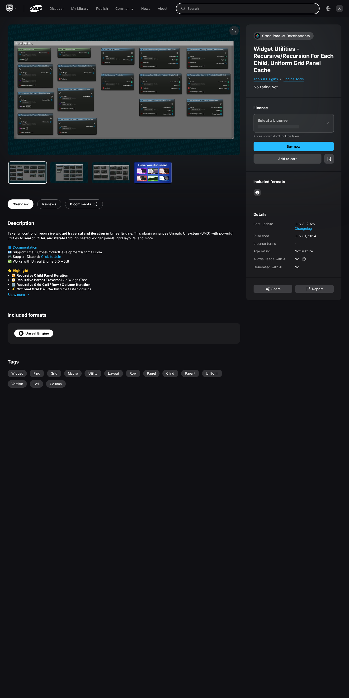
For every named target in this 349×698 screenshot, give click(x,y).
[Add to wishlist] (329, 159)
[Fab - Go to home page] (36, 8)
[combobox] (251, 8)
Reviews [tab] (49, 204)
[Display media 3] (153, 172)
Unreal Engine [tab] (37, 333)
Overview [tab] (20, 204)
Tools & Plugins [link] (266, 79)
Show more (16, 294)
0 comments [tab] (80, 204)
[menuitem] (56, 8)
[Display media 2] (111, 172)
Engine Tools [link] (293, 79)
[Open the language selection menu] (328, 8)
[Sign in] (339, 8)
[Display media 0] (28, 172)
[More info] (304, 259)
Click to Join (51, 257)
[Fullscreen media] (234, 30)
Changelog (303, 228)
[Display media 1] (69, 172)
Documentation (25, 247)
